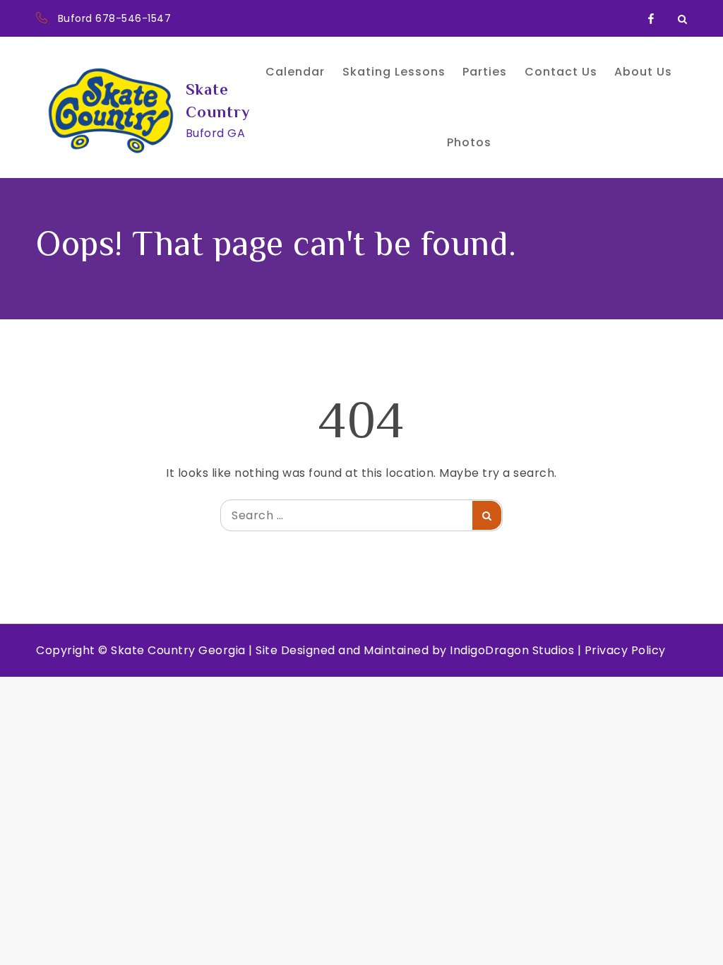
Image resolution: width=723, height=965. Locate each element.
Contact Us (561, 72)
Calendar (295, 72)
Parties (484, 72)
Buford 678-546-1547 (115, 18)
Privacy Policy (625, 650)
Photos (469, 142)
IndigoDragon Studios (512, 650)
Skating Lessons (394, 72)
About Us (643, 72)
